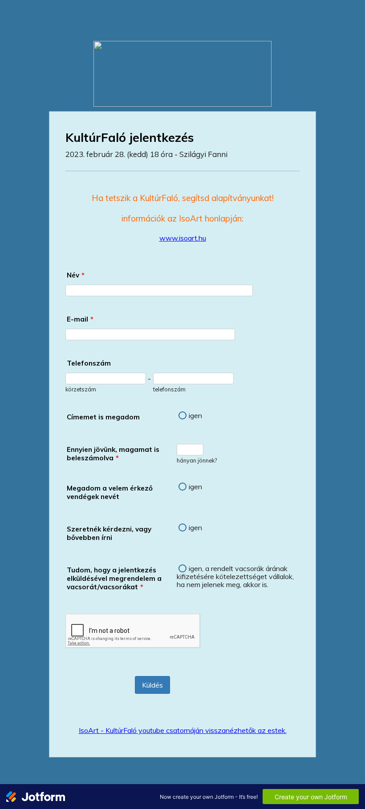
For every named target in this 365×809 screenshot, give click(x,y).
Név (76, 275)
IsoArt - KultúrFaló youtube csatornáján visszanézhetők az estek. (183, 730)
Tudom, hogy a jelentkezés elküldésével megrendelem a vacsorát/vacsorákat (114, 578)
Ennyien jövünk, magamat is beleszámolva (113, 453)
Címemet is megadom (103, 417)
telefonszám (169, 389)
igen (195, 415)
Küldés (152, 684)
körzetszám (80, 389)
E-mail (80, 319)
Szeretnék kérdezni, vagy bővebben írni (109, 533)
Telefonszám (89, 363)
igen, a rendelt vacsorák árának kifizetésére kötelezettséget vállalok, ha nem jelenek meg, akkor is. (235, 576)
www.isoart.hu (182, 237)
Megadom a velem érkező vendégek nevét (110, 492)
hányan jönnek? (197, 460)
